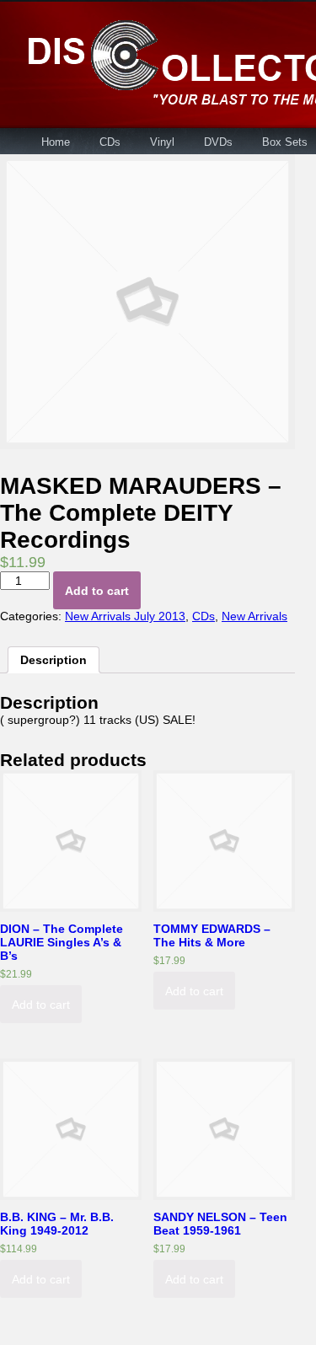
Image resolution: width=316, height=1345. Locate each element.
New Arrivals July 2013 (125, 616)
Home (55, 142)
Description (53, 660)
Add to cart (97, 590)
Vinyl (162, 142)
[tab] (53, 659)
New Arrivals (254, 616)
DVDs (218, 142)
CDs (110, 142)
